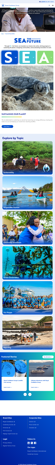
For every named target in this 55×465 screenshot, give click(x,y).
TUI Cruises (6, 430)
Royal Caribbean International (37, 451)
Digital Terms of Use (9, 446)
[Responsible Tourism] (27, 192)
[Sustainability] (27, 157)
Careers (31, 421)
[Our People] (27, 297)
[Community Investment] (27, 227)
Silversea (6, 427)
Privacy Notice (7, 442)
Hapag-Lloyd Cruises (9, 433)
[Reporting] (27, 332)
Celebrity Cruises (8, 424)
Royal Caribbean (8, 421)
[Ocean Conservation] (27, 262)
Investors (32, 427)
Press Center (33, 424)
